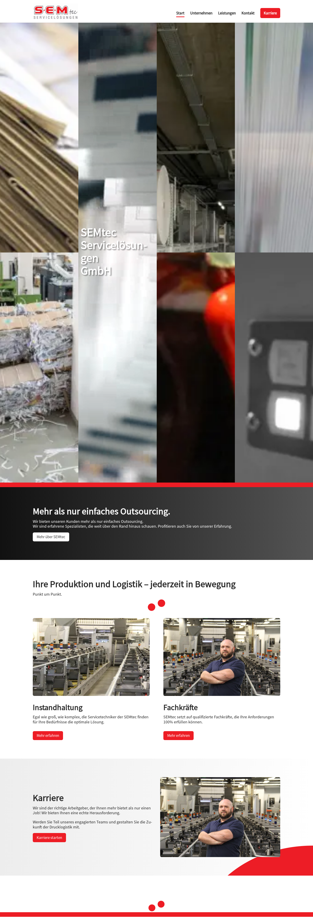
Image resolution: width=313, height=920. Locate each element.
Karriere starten (49, 837)
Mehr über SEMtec (51, 536)
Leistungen (227, 13)
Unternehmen (201, 13)
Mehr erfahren (48, 735)
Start (180, 13)
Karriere (270, 13)
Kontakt (248, 13)
